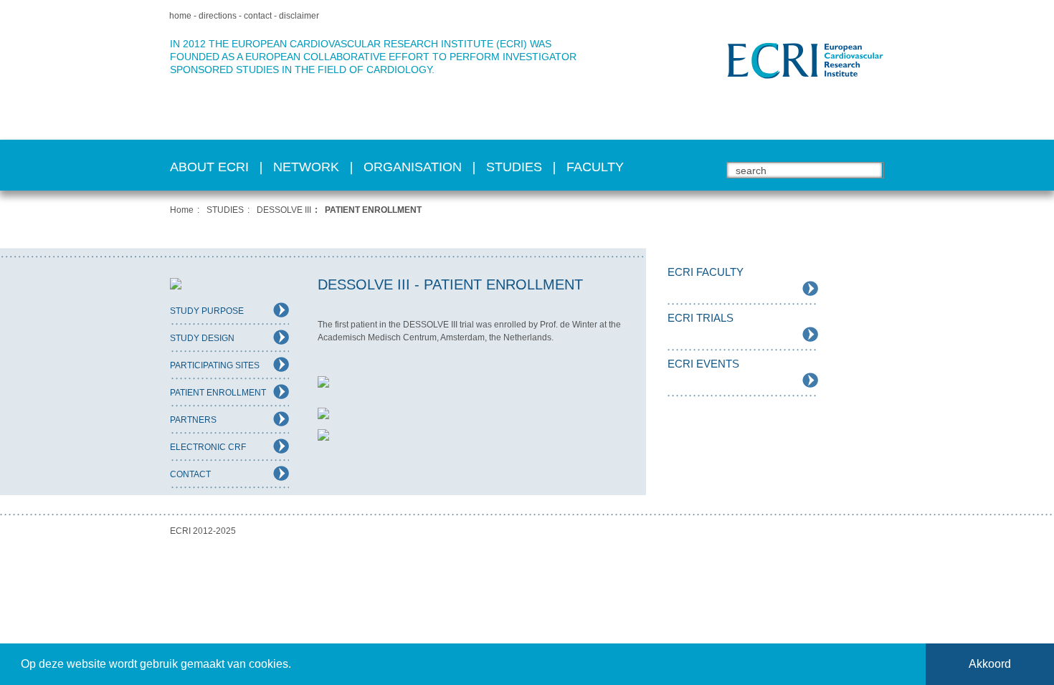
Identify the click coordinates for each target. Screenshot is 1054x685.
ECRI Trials (700, 318)
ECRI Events (703, 364)
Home (182, 210)
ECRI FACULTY (706, 272)
